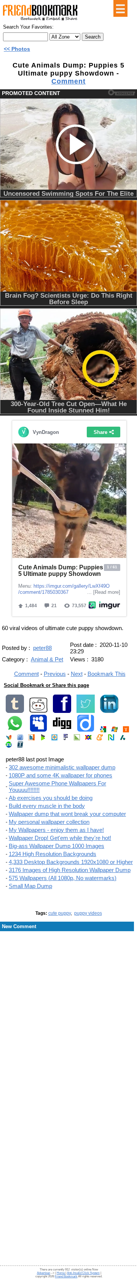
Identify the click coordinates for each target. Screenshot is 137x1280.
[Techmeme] (20, 746)
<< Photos (17, 49)
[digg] (62, 731)
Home (61, 1273)
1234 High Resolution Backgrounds (52, 854)
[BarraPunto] (32, 739)
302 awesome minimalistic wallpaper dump (62, 767)
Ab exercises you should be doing (50, 798)
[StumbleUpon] (9, 746)
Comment (68, 81)
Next (77, 674)
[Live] (114, 731)
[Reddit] (38, 711)
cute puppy (59, 913)
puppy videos (88, 913)
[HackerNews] (126, 731)
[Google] (103, 731)
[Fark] (65, 739)
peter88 (42, 648)
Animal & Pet (47, 659)
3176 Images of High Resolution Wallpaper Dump (70, 870)
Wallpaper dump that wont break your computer (67, 814)
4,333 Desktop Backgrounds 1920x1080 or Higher (71, 862)
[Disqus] (68, 993)
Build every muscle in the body (47, 806)
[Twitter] (86, 711)
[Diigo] (86, 731)
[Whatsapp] (15, 731)
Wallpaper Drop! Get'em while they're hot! (60, 838)
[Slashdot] (122, 739)
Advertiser (43, 1273)
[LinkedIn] (109, 711)
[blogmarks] (43, 739)
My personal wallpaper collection (49, 822)
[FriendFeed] (20, 739)
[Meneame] (100, 739)
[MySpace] (38, 731)
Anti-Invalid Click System (83, 1273)
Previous (55, 674)
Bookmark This (107, 674)
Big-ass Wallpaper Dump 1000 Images (56, 846)
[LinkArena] (77, 739)
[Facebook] (62, 711)
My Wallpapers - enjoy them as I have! (56, 830)
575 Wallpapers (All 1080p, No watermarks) (62, 878)
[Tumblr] (15, 711)
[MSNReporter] (9, 739)
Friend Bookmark (66, 1276)
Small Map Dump (30, 886)
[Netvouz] (111, 739)
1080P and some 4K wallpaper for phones (60, 775)
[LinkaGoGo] (88, 739)
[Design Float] (54, 739)
